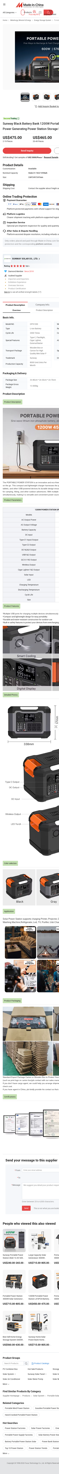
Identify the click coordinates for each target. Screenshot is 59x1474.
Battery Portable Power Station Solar (20, 1441)
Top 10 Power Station (14, 1448)
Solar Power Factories (40, 1428)
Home (5, 20)
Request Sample (51, 157)
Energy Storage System (42, 20)
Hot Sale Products (35, 1369)
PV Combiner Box (10, 1369)
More (5, 1453)
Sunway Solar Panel (36, 1374)
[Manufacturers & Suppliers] (29, 4)
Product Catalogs (41, 1363)
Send (26, 1208)
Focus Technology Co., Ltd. (35, 1463)
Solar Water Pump (35, 1379)
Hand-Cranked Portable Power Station (21, 1414)
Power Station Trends (38, 1448)
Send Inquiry (27, 150)
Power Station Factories (15, 1428)
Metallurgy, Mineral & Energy (20, 20)
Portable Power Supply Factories (19, 1434)
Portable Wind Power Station (17, 1408)
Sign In (7, 292)
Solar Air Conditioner (11, 1379)
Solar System (8, 1374)
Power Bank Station (50, 1441)
